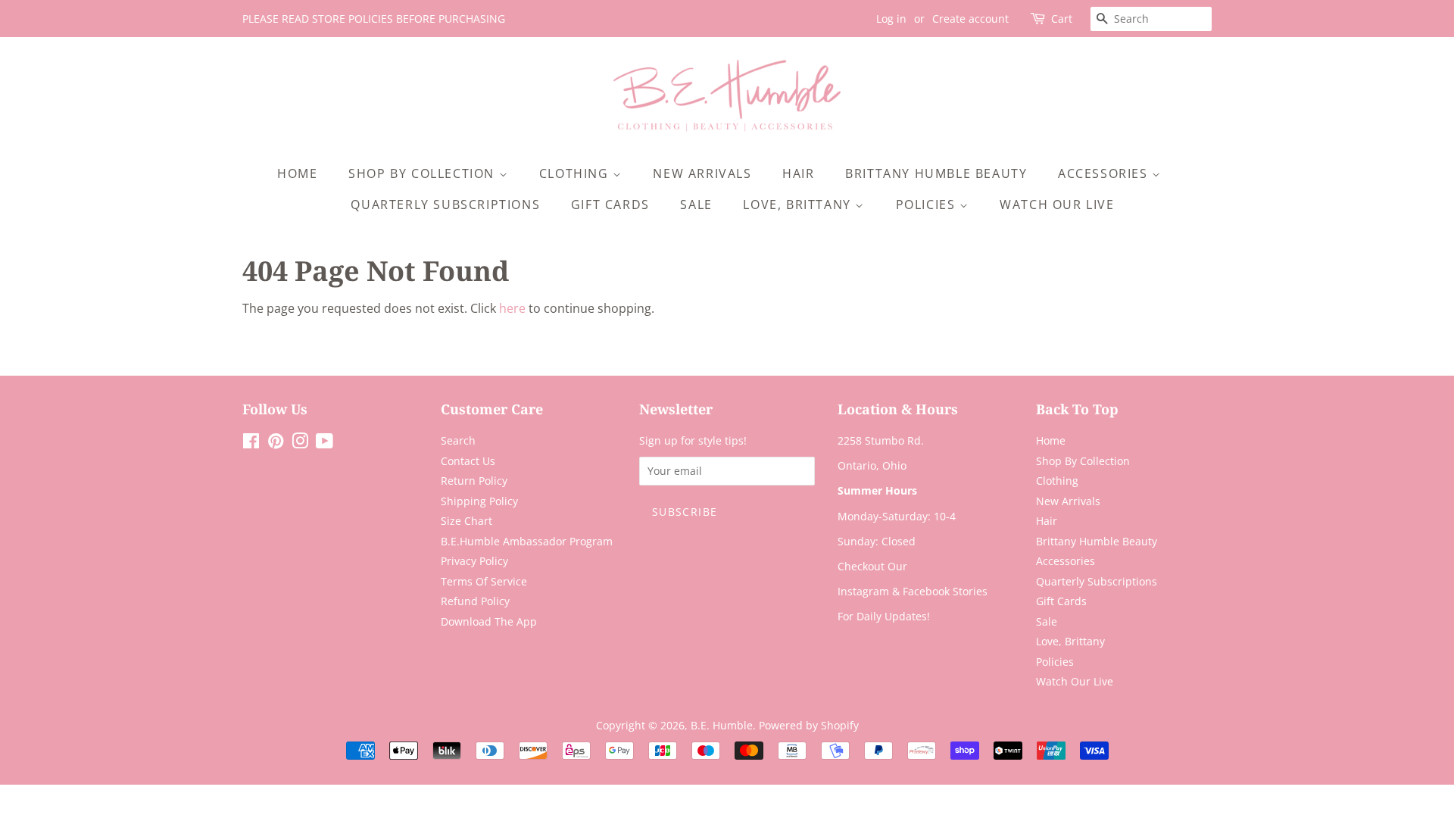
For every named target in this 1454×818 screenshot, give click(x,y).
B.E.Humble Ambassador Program (527, 541)
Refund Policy (475, 601)
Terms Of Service (484, 581)
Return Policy (474, 480)
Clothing (576, 173)
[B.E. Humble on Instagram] (300, 443)
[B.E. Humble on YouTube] (324, 443)
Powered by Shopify (809, 725)
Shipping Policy (479, 501)
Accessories (1105, 173)
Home (297, 173)
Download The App (489, 621)
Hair (798, 173)
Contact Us (468, 461)
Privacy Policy (474, 561)
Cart (1061, 18)
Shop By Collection (423, 173)
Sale (696, 204)
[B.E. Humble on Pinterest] (275, 443)
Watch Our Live (1057, 204)
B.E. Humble (722, 725)
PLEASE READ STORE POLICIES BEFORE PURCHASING (373, 18)
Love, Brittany (799, 204)
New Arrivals (702, 173)
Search (458, 440)
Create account (970, 18)
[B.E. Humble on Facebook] (251, 443)
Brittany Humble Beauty (936, 173)
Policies (927, 204)
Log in (891, 18)
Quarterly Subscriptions (445, 204)
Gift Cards (610, 204)
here (512, 308)
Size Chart (466, 521)
